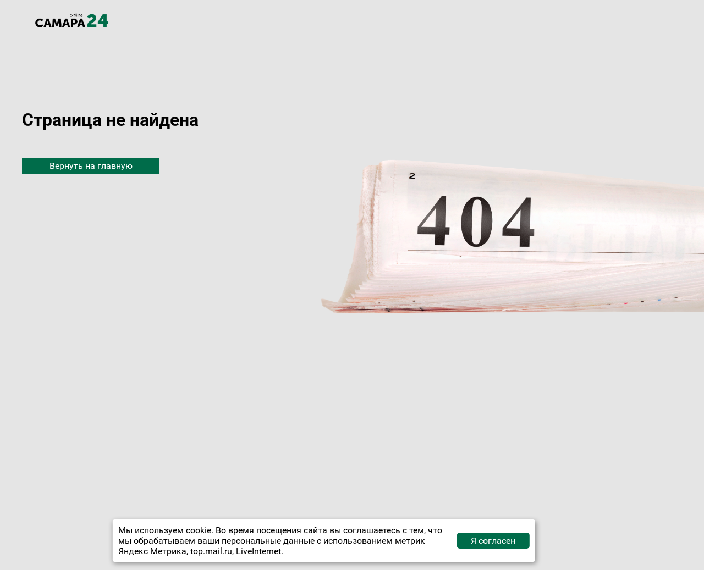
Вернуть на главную (91, 166)
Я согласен (493, 540)
